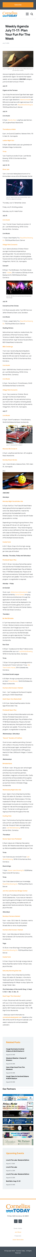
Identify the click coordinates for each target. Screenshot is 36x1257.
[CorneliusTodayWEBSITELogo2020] (18, 1204)
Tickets (9, 272)
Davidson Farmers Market (11, 916)
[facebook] (16, 1221)
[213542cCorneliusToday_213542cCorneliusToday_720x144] (18, 1133)
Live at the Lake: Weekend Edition (17, 1160)
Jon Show (18, 1232)
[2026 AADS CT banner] (18, 1119)
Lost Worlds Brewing (25, 651)
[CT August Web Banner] (18, 1095)
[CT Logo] (10, 12)
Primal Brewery (13, 681)
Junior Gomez (19, 595)
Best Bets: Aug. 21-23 (13, 1181)
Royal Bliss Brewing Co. (25, 105)
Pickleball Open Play (9, 710)
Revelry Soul (12, 120)
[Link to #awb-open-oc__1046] (32, 14)
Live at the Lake (11, 1167)
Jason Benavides (18, 1240)
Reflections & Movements (19, 592)
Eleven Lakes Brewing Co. (16, 870)
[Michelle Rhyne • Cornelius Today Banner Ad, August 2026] (18, 1111)
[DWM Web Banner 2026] (18, 1140)
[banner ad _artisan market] (18, 1102)
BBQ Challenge (8, 347)
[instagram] (20, 1221)
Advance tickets (25, 100)
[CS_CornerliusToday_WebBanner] (18, 1126)
